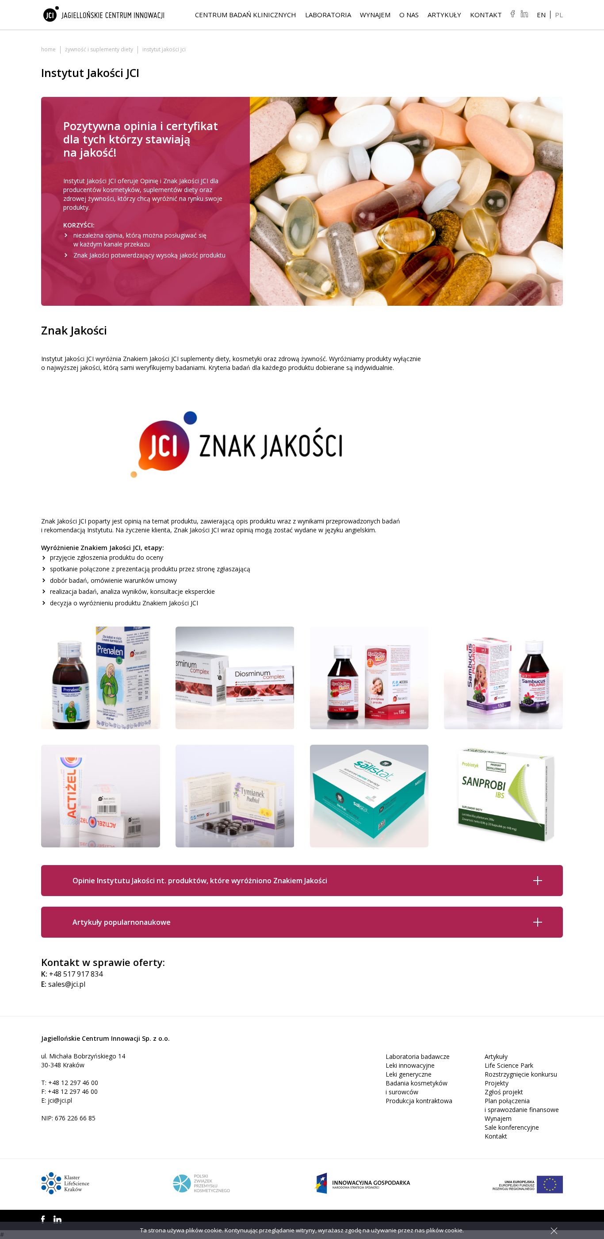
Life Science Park (509, 1065)
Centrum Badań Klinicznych (245, 15)
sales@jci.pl (66, 984)
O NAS (409, 15)
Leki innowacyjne (410, 1065)
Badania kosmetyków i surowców (416, 1087)
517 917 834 (83, 974)
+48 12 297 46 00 (73, 1082)
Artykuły (444, 15)
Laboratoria (328, 15)
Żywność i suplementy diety (99, 49)
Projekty (496, 1083)
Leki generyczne (409, 1074)
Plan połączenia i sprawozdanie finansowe (522, 1105)
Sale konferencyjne (512, 1127)
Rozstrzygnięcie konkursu (521, 1074)
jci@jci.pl (60, 1100)
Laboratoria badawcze (418, 1056)
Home (48, 49)
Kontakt (486, 15)
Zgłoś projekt (504, 1092)
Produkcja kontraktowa (419, 1101)
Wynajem (375, 15)
